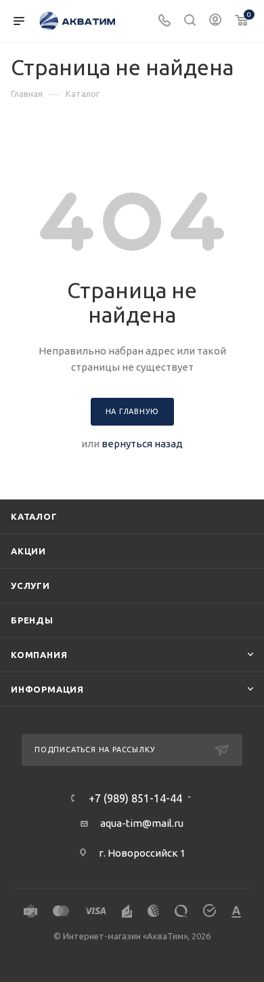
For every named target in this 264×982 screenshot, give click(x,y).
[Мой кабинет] (215, 21)
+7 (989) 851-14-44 (135, 798)
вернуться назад (142, 443)
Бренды (32, 620)
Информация (47, 689)
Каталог (34, 516)
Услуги (30, 585)
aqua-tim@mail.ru (141, 823)
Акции (28, 551)
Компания (39, 654)
